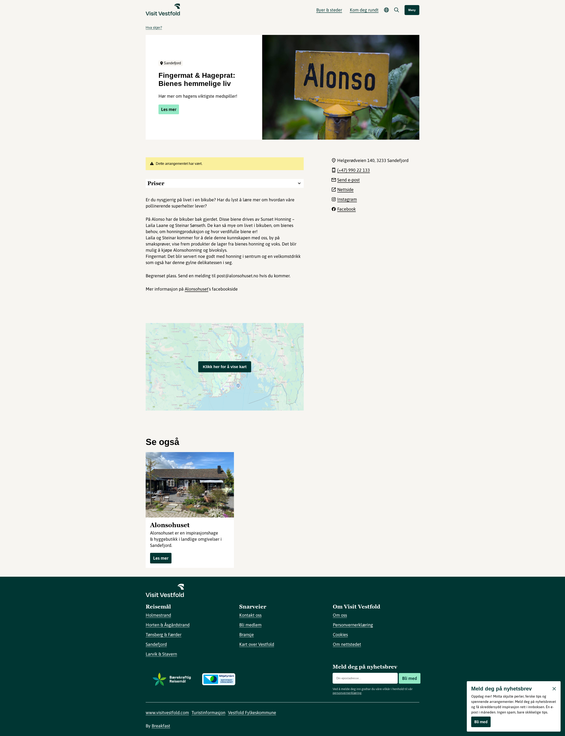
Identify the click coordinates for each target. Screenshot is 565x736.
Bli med (409, 678)
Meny (412, 10)
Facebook (346, 208)
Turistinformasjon (208, 712)
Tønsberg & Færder (163, 634)
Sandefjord (156, 644)
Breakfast (161, 725)
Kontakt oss (250, 615)
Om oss (340, 615)
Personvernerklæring (353, 624)
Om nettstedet (347, 644)
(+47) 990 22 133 (353, 170)
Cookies (340, 634)
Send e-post (348, 179)
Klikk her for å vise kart (225, 367)
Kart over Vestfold (256, 644)
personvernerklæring (347, 693)
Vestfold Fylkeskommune (252, 712)
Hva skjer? (154, 27)
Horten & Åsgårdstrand (168, 624)
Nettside (345, 189)
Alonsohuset (196, 288)
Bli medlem (250, 624)
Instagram (347, 199)
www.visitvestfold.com (167, 712)
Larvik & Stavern (161, 653)
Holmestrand (158, 615)
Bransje (246, 634)
